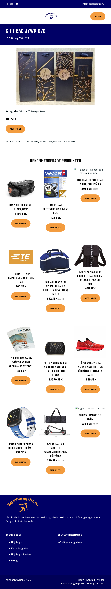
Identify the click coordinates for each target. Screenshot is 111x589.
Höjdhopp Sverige (21, 554)
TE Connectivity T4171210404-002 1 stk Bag (21, 278)
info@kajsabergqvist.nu (93, 3)
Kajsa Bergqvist (19, 548)
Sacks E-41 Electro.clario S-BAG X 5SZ (55, 209)
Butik (98, 16)
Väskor (23, 111)
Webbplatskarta (95, 583)
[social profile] (17, 4)
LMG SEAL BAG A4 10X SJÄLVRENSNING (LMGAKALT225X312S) (20, 362)
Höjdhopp (16, 542)
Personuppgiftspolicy (72, 583)
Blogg (14, 560)
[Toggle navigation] (9, 16)
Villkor (100, 579)
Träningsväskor (37, 111)
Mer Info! (15, 128)
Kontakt (90, 579)
